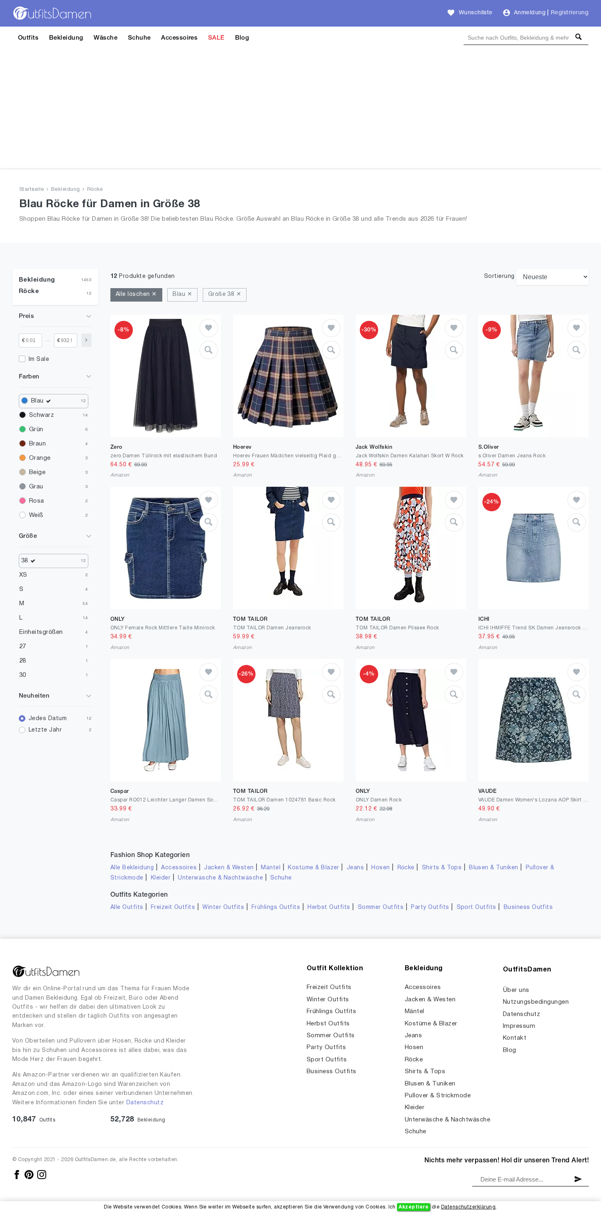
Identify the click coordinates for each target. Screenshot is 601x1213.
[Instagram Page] (41, 1174)
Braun (37, 444)
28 (22, 661)
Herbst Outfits (328, 907)
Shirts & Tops (442, 868)
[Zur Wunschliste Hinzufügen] (209, 328)
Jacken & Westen (228, 868)
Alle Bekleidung (132, 868)
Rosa (36, 501)
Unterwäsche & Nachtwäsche (220, 878)
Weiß (36, 515)
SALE (216, 38)
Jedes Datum (48, 718)
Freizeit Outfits (173, 907)
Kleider (160, 878)
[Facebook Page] (17, 1174)
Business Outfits (528, 907)
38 (24, 561)
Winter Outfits (223, 907)
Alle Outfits (127, 907)
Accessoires (179, 38)
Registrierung (569, 13)
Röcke (95, 189)
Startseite (31, 189)
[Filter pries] (86, 340)
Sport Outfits (476, 907)
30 (22, 675)
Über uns (516, 990)
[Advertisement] (300, 111)
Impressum (519, 1026)
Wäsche (105, 38)
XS (23, 575)
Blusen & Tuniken (493, 868)
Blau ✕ (182, 294)
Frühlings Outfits (275, 907)
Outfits (28, 38)
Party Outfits (430, 907)
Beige (37, 472)
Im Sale (39, 359)
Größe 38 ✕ (225, 294)
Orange (40, 458)
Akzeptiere (413, 1207)
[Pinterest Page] (30, 1174)
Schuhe (139, 38)
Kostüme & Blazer (313, 868)
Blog (242, 38)
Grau (36, 487)
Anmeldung (529, 13)
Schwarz (41, 415)
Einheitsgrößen (41, 632)
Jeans (355, 868)
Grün (36, 429)
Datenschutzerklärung (468, 1207)
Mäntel (270, 868)
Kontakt (514, 1038)
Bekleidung (66, 38)
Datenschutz (145, 1103)
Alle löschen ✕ (136, 294)
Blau (37, 401)
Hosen (380, 868)
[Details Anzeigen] (209, 350)
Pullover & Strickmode (438, 1096)
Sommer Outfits (381, 907)
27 (22, 646)
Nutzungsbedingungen (536, 1002)
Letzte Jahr (45, 730)
